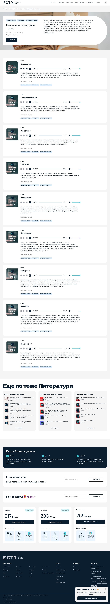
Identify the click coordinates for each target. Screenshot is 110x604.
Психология (6, 576)
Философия (45, 567)
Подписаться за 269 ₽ (90, 521)
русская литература (45, 84)
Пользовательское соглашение (40, 595)
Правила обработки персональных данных (21, 595)
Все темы (53, 3)
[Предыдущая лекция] (21, 68)
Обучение (18, 576)
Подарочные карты (94, 3)
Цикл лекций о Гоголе (84, 394)
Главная (5, 9)
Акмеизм (24, 306)
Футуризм (25, 270)
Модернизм (25, 197)
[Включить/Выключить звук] (69, 69)
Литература (19, 9)
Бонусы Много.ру (80, 3)
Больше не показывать (91, 598)
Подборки (61, 3)
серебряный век (25, 84)
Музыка (18, 570)
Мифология (19, 573)
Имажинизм (26, 344)
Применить (96, 479)
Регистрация (76, 570)
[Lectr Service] (8, 2)
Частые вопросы (60, 582)
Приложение (59, 576)
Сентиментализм (28, 97)
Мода (30, 573)
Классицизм (26, 64)
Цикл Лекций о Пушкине (14, 394)
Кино (4, 573)
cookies (91, 594)
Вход (74, 567)
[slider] (39, 69)
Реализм (24, 164)
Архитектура (32, 567)
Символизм (25, 233)
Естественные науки (48, 573)
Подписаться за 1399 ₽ (55, 522)
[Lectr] (13, 557)
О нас (57, 579)
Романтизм (25, 131)
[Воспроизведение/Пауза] (24, 69)
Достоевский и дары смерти (51, 394)
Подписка (58, 567)
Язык (30, 576)
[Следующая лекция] (27, 68)
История (31, 570)
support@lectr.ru (95, 568)
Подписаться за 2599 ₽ (19, 522)
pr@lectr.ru (94, 573)
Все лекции (6, 567)
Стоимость (69, 3)
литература (35, 84)
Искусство (19, 567)
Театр (44, 570)
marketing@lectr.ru (102, 583)
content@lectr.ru (101, 578)
